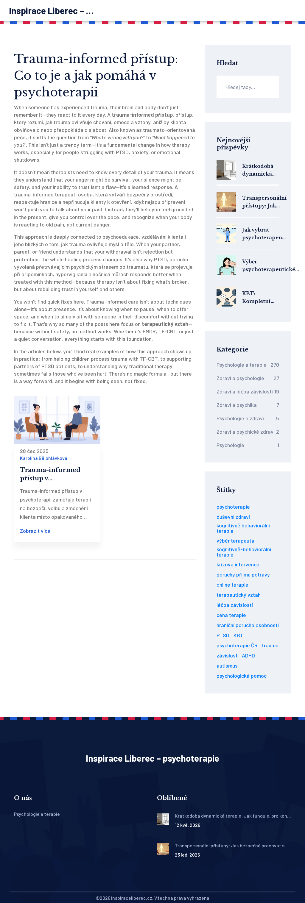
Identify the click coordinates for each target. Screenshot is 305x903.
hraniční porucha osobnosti (248, 625)
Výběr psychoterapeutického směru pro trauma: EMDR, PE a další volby (272, 266)
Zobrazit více (35, 530)
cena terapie (231, 615)
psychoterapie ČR (237, 645)
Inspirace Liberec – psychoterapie (53, 10)
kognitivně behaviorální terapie (243, 528)
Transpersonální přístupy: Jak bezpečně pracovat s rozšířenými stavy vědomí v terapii (264, 202)
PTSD (223, 635)
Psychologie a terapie (248, 364)
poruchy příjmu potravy (243, 574)
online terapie (232, 584)
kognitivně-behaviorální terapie (244, 551)
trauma (270, 645)
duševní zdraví (233, 516)
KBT (238, 635)
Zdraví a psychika (248, 404)
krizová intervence (238, 564)
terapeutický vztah (239, 594)
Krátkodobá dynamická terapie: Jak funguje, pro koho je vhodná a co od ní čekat (258, 170)
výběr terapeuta (235, 540)
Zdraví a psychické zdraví (248, 431)
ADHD (248, 655)
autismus (227, 665)
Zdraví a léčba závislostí (248, 391)
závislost (227, 655)
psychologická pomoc (242, 675)
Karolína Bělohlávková (43, 458)
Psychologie (248, 445)
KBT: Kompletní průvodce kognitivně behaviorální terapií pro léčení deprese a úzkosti (259, 297)
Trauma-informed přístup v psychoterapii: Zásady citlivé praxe (55, 474)
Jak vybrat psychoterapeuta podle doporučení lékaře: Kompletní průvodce (264, 234)
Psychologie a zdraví (248, 418)
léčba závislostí (235, 604)
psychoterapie (233, 506)
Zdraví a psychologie (248, 378)
